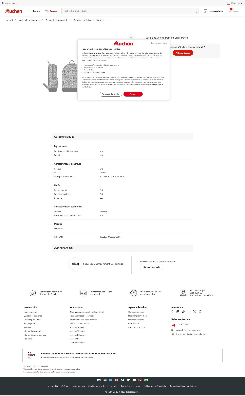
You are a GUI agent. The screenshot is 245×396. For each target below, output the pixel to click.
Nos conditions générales (58, 386)
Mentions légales (78, 386)
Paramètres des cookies (111, 94)
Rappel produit (30, 323)
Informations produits (33, 331)
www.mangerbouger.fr (68, 372)
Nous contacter (30, 312)
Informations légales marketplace (183, 386)
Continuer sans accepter (159, 43)
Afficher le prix (183, 53)
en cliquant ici (43, 366)
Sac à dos (100, 20)
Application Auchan (136, 327)
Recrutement (133, 323)
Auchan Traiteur (77, 327)
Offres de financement (79, 323)
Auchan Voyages (77, 331)
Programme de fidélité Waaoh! (83, 319)
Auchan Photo (76, 339)
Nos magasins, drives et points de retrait (87, 312)
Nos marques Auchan (137, 316)
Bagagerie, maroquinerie (57, 20)
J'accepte (133, 94)
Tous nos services (77, 342)
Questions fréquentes (33, 316)
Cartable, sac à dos (82, 20)
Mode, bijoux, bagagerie (29, 20)
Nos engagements (136, 319)
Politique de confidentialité (154, 386)
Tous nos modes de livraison (82, 316)
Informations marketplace (35, 335)
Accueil (9, 20)
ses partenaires (94, 53)
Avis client (28, 327)
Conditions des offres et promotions (103, 386)
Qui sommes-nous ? (136, 312)
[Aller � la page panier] (233, 10)
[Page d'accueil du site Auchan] (14, 10)
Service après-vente (32, 319)
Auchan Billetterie (77, 335)
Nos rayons (28, 339)
